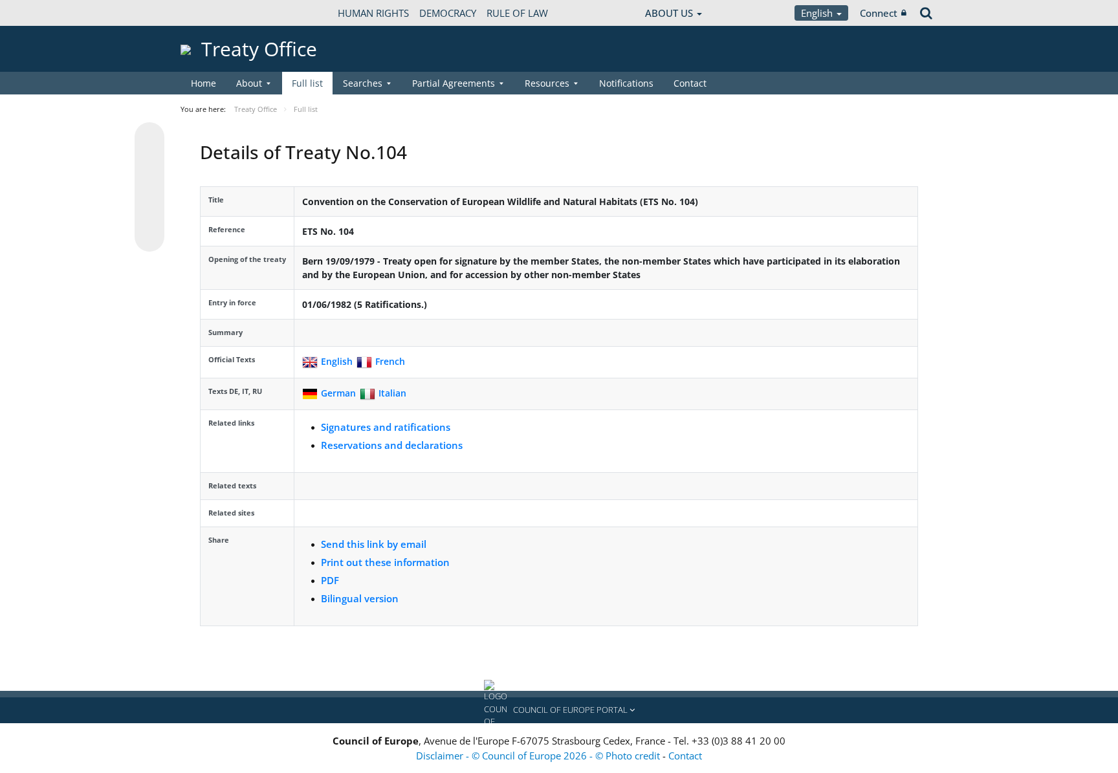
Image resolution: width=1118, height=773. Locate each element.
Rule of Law (517, 12)
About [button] (249, 83)
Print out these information (385, 562)
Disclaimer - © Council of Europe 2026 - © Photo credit (539, 755)
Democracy (447, 12)
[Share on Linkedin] (149, 212)
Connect (878, 12)
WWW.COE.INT (213, 13)
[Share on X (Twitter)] (149, 163)
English (818, 12)
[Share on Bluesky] (149, 138)
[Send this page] (149, 236)
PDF (330, 580)
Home (203, 83)
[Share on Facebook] (149, 187)
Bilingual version (360, 598)
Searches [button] (362, 83)
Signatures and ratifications (385, 426)
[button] (559, 710)
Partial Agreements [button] (453, 83)
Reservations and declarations (392, 445)
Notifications (626, 83)
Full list (307, 83)
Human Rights (373, 12)
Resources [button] (547, 83)
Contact (690, 83)
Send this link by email (373, 544)
